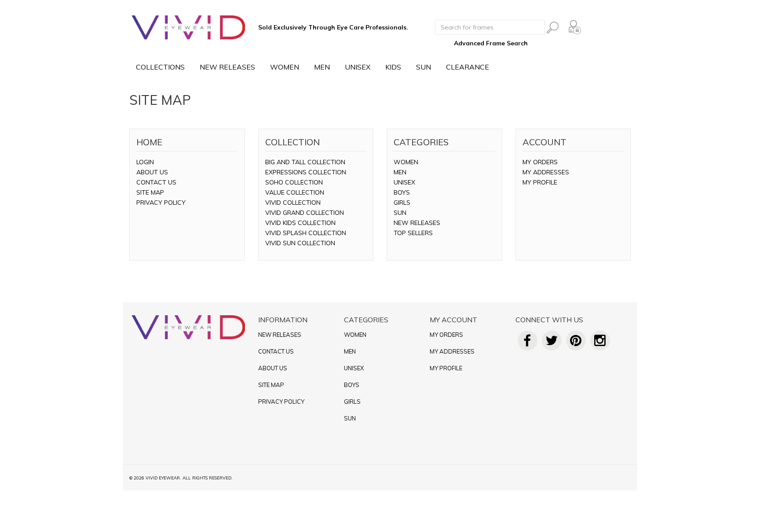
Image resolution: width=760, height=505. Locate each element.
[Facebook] (527, 342)
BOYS (402, 192)
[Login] (575, 27)
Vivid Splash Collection (305, 233)
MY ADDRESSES (545, 172)
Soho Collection (294, 182)
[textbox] (490, 27)
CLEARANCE (467, 67)
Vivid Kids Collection (300, 223)
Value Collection (294, 192)
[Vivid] (188, 27)
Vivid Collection (293, 202)
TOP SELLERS (413, 233)
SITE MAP (150, 192)
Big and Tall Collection (305, 162)
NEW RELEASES (227, 67)
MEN (322, 67)
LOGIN (145, 162)
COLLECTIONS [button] (160, 67)
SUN (423, 67)
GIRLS (402, 202)
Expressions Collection (305, 172)
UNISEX (357, 67)
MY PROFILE (539, 182)
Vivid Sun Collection (300, 243)
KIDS (393, 67)
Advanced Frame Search (491, 43)
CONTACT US (156, 182)
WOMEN (284, 67)
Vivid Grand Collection (304, 213)
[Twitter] (552, 342)
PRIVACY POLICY (161, 202)
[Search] (552, 27)
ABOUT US (152, 172)
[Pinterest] (576, 342)
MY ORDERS (540, 162)
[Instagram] (600, 342)
